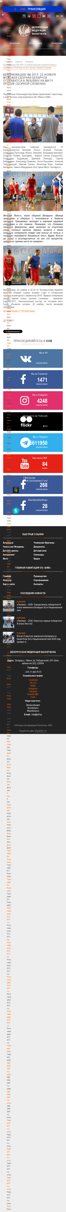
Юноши (9, 822)
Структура (10, 56)
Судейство (10, 389)
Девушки (10, 828)
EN (62, 16)
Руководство (40, 576)
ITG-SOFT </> (41, 730)
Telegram (33, 691)
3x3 (8, 724)
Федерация (10, 429)
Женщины (10, 656)
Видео (37, 558)
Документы (10, 113)
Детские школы (10, 550)
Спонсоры (39, 554)
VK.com (33, 682)
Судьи (9, 406)
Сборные (10, 435)
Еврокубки (10, 469)
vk (29, 16)
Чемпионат (10, 440)
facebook (34, 16)
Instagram (33, 688)
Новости (10, 412)
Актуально (15, 43)
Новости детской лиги (10, 807)
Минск (9, 314)
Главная (10, 22)
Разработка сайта (26, 730)
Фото (8, 839)
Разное (9, 475)
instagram (48, 16)
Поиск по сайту (24, 16)
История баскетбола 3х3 (11, 767)
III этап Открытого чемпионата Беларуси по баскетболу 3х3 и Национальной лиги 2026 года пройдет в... (39, 639)
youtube (43, 16)
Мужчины (10, 615)
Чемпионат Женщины (13, 546)
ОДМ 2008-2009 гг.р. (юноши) (9, 1097)
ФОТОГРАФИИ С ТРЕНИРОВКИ (19, 311)
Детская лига (35, 43)
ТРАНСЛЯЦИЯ (33, 9)
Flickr (33, 697)
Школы (9, 308)
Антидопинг (56, 43)
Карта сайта (9, 584)
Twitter (33, 685)
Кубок (9, 446)
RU (57, 16)
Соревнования (41, 580)
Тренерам (10, 263)
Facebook (33, 680)
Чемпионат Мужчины (44, 542)
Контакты (10, 96)
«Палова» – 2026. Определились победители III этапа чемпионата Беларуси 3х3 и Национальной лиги (39, 607)
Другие (9, 845)
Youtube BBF (33, 694)
